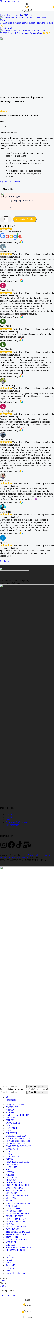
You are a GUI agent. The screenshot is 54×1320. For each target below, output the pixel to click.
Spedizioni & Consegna (16, 822)
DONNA (27, 15)
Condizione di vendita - (19, 857)
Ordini (9, 814)
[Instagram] (3, 844)
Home (3, 15)
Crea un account (7, 1295)
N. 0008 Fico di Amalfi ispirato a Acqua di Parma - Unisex (26, 23)
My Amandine (12, 825)
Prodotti (9, 817)
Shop (10, 15)
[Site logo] (27, 12)
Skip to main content (9, 1)
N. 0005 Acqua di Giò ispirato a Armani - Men (21, 33)
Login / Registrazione (15, 1273)
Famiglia (18, 15)
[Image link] (14, 570)
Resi (8, 819)
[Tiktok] (19, 844)
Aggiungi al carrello (24, 219)
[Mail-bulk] (27, 844)
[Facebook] (11, 844)
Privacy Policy (34, 855)
